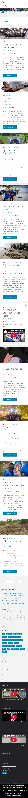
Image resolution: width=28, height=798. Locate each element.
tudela (4, 651)
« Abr (3, 626)
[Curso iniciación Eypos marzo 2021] (14, 33)
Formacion (7, 42)
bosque (5, 637)
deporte (5, 640)
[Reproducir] (4, 699)
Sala (21, 204)
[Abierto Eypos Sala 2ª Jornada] (14, 193)
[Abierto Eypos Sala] (14, 253)
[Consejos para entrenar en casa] (14, 86)
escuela (11, 640)
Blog (3, 664)
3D (5, 424)
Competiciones (15, 147)
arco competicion (17, 634)
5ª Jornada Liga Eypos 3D (13, 542)
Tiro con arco (15, 648)
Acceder (5, 773)
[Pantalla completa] (23, 699)
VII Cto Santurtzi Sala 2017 (12, 370)
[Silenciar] (21, 699)
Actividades (7, 147)
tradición (22, 648)
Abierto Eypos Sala (11, 265)
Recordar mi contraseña (7, 769)
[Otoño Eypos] (14, 415)
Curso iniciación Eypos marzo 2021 (13, 46)
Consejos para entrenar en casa (11, 100)
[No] (26, 791)
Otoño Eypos (9, 427)
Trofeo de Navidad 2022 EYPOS (10, 601)
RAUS (4, 648)
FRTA (21, 640)
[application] (14, 694)
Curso (18, 637)
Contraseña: (5, 763)
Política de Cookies (19, 783)
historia (4, 643)
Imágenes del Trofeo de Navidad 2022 (12, 598)
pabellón (11, 324)
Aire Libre (9, 634)
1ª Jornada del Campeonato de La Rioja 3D (13, 595)
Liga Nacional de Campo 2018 (10, 152)
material (10, 643)
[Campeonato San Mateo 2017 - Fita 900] (14, 469)
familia (6, 324)
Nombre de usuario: (7, 758)
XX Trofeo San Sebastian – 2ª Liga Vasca (11, 312)
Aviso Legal (6, 783)
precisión (14, 273)
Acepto (8, 795)
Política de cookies (17, 795)
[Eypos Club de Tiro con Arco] (4, 4)
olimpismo (5, 645)
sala (19, 273)
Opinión (4, 672)
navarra (16, 643)
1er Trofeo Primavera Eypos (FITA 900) (12, 593)
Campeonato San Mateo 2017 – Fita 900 (13, 484)
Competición (8, 273)
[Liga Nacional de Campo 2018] (14, 138)
